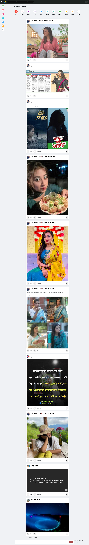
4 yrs (31, 21)
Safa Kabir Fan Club (48, 101)
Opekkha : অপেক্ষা (34, 355)
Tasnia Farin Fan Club (49, 413)
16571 (75, 541)
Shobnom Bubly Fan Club (50, 156)
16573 (80, 541)
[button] (20, 2)
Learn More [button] (51, 542)
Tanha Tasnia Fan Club (49, 222)
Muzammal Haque (35, 465)
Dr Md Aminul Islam (35, 499)
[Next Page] (83, 541)
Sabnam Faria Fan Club (49, 65)
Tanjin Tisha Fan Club (49, 288)
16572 (77, 541)
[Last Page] (85, 541)
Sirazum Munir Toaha (36, 20)
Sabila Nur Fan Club (48, 20)
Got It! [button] (71, 542)
